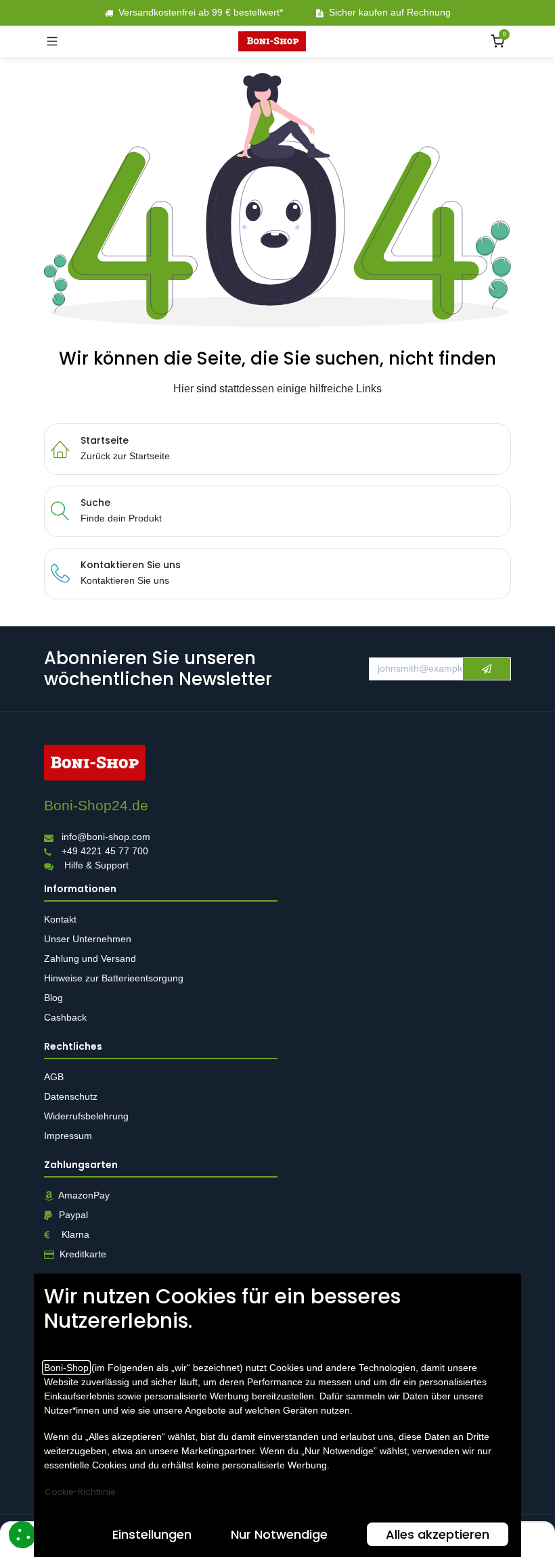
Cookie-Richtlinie (80, 1491)
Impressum (68, 1135)
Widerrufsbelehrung (87, 1116)
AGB (55, 1076)
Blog (53, 997)
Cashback (65, 1017)
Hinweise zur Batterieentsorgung (115, 978)
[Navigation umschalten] (52, 41)
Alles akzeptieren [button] (437, 1534)
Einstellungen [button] (152, 1534)
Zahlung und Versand (91, 958)
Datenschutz (70, 1096)
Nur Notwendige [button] (279, 1534)
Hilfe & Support (96, 865)
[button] (486, 668)
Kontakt (60, 919)
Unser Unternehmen (87, 938)
